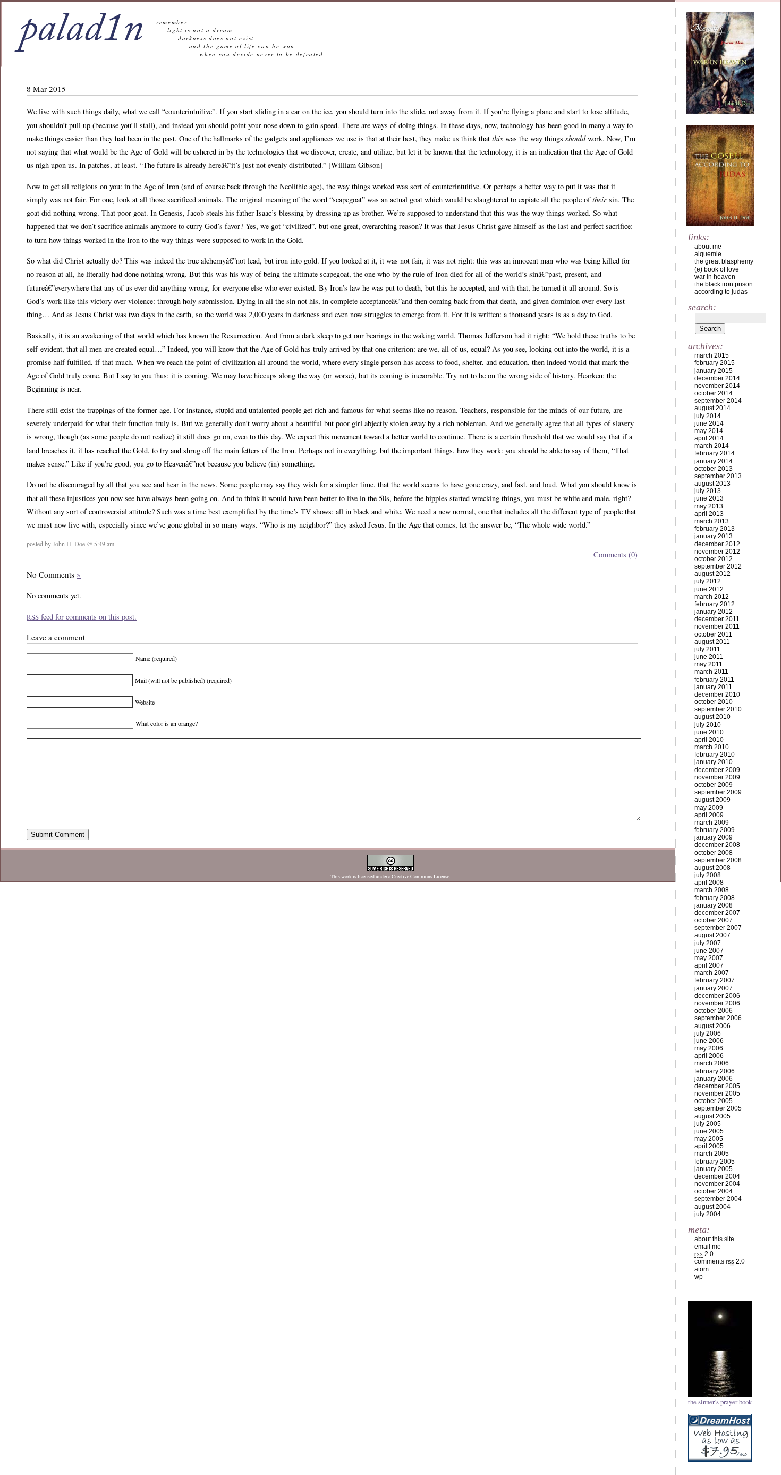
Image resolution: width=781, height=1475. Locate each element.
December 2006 (717, 995)
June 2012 (709, 589)
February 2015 (714, 363)
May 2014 (708, 431)
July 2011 (707, 649)
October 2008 (713, 853)
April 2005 (709, 1146)
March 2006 (711, 1063)
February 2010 (714, 754)
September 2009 (718, 792)
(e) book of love (716, 269)
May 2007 (708, 958)
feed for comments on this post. (82, 617)
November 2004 (717, 1184)
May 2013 (708, 506)
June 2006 (709, 1041)
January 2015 (713, 371)
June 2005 (709, 1131)
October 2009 (713, 785)
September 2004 (718, 1198)
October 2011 (713, 634)
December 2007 (717, 913)
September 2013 (718, 476)
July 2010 (707, 724)
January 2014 (713, 461)
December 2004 (717, 1176)
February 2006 (714, 1071)
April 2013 (709, 514)
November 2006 (717, 1003)
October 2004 (713, 1191)
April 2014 (709, 438)
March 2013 (711, 521)
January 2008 (713, 905)
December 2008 (717, 845)
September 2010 (718, 709)
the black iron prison (723, 284)
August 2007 (712, 935)
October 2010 (713, 702)
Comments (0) (615, 554)
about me (707, 246)
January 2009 (713, 837)
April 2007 (709, 965)
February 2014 (714, 453)
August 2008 (712, 867)
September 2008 (718, 860)
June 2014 (709, 423)
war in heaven (714, 277)
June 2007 (709, 950)
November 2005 (717, 1093)
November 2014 (717, 385)
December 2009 (717, 770)
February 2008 (714, 898)
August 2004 (712, 1206)
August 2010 (712, 716)
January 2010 (713, 762)
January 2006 (713, 1078)
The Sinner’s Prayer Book (720, 1401)
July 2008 (707, 875)
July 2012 (707, 581)
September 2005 (718, 1108)
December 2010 (717, 694)
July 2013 (707, 491)
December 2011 (717, 619)
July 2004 (707, 1214)
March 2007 (711, 973)
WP (698, 1277)
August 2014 (712, 408)
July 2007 (707, 943)
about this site (714, 1239)
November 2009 (717, 777)
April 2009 (709, 815)
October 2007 (713, 920)
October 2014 (713, 393)
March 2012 (711, 596)
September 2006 (718, 1018)
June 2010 (709, 732)
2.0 (704, 1254)
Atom (701, 1269)
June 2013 (709, 498)
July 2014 (707, 416)
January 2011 (713, 687)
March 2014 (711, 446)
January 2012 (713, 611)
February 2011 (714, 679)
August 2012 (712, 574)
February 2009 (714, 830)
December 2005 (717, 1086)
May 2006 (708, 1048)
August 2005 (712, 1116)
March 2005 (711, 1153)
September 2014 (718, 400)
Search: (702, 307)
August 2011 (712, 642)
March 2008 (711, 890)
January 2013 (713, 536)
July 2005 (707, 1124)
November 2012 (717, 551)
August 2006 (712, 1026)
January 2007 (713, 988)
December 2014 (717, 378)
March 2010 (711, 747)
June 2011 (708, 656)
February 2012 (714, 604)
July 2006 (707, 1033)
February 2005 (714, 1161)
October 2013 (713, 468)
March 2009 (711, 822)
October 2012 (713, 559)
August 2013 (712, 483)
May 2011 (708, 664)
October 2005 (713, 1101)
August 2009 (712, 799)
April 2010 (709, 739)
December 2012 (717, 544)
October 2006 (713, 1010)
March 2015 (711, 355)
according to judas (721, 291)
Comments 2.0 (719, 1261)
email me (707, 1246)
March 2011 (711, 671)
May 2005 (708, 1138)
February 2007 (714, 980)
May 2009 (708, 807)
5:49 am (104, 543)
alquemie (707, 254)
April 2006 (709, 1055)
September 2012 (718, 566)
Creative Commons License (420, 876)
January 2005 (713, 1169)
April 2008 (709, 882)
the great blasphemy (723, 261)
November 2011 (717, 626)
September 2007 (718, 927)
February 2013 (714, 528)
